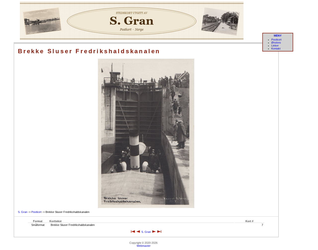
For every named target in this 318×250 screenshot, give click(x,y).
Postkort (276, 39)
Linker (275, 45)
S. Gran (22, 211)
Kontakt (275, 48)
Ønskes (276, 42)
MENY (277, 35)
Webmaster (144, 245)
